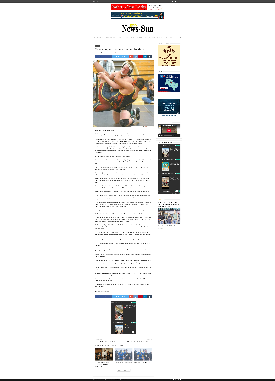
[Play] (159, 135)
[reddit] (135, 56)
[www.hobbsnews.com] (137, 22)
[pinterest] (140, 56)
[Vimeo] (181, 1)
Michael (97, 52)
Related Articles (99, 345)
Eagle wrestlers (102, 291)
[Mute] (176, 135)
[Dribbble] (178, 1)
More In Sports (119, 345)
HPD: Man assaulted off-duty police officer (105, 340)
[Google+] (175, 1)
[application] (169, 130)
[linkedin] (145, 56)
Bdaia (127, 379)
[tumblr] (149, 56)
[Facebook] (170, 1)
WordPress (117, 379)
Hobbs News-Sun (161, 206)
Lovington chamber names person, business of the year (139, 340)
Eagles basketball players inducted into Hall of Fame (102, 363)
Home (96, 43)
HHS (107, 291)
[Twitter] (173, 1)
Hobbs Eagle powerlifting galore (123, 362)
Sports (100, 43)
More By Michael (109, 345)
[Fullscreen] (178, 135)
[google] (131, 56)
